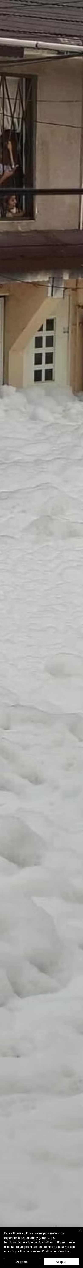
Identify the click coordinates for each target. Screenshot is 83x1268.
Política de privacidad (56, 1251)
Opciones (22, 1261)
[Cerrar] (77, 1233)
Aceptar (61, 1261)
